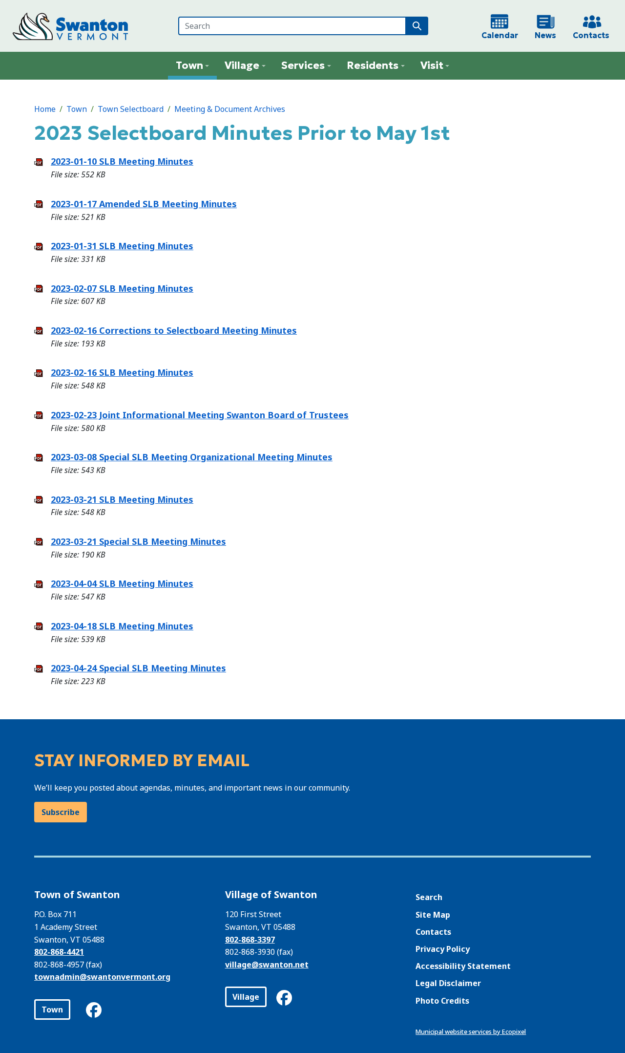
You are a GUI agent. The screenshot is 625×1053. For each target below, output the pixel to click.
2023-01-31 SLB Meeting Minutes (122, 246)
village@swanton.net (267, 964)
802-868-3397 (250, 939)
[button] (192, 66)
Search (429, 897)
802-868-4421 (59, 951)
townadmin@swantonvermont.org (102, 976)
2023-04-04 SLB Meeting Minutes (122, 583)
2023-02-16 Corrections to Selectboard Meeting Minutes (174, 330)
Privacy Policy (443, 949)
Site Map (433, 914)
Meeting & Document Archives (229, 109)
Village (245, 996)
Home (45, 109)
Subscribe (61, 812)
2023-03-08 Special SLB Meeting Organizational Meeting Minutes (192, 457)
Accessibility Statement (463, 966)
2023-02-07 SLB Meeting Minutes (122, 288)
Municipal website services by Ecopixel (471, 1031)
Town (76, 109)
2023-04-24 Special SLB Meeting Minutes (138, 668)
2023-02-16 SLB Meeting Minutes (122, 372)
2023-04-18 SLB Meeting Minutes (122, 626)
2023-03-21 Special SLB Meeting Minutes (138, 541)
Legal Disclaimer (448, 983)
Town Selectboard (131, 109)
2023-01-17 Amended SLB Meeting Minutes (144, 204)
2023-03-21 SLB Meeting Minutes (122, 499)
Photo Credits (442, 1000)
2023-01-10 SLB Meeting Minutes (122, 161)
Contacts (433, 931)
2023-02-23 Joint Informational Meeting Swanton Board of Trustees (200, 415)
